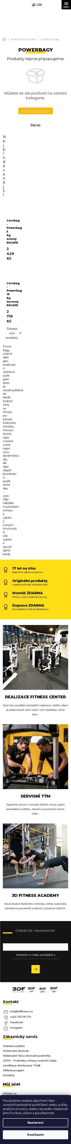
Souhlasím (35, 1134)
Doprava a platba (14, 1045)
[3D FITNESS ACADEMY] (35, 855)
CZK (39, 4)
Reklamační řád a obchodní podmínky (27, 1055)
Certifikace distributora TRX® (21, 1065)
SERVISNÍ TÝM (36, 796)
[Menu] (66, 4)
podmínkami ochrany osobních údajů (35, 958)
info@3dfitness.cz (21, 1011)
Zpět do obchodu (35, 111)
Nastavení (35, 1122)
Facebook (16, 1022)
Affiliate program (13, 1070)
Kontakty (9, 1075)
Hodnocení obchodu (16, 1050)
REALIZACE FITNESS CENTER (35, 697)
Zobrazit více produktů (12, 333)
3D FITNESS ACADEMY (35, 895)
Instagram (16, 1027)
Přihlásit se (37, 969)
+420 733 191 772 (20, 1016)
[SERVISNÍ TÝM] (35, 756)
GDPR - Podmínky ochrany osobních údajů (30, 1060)
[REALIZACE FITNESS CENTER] (35, 657)
